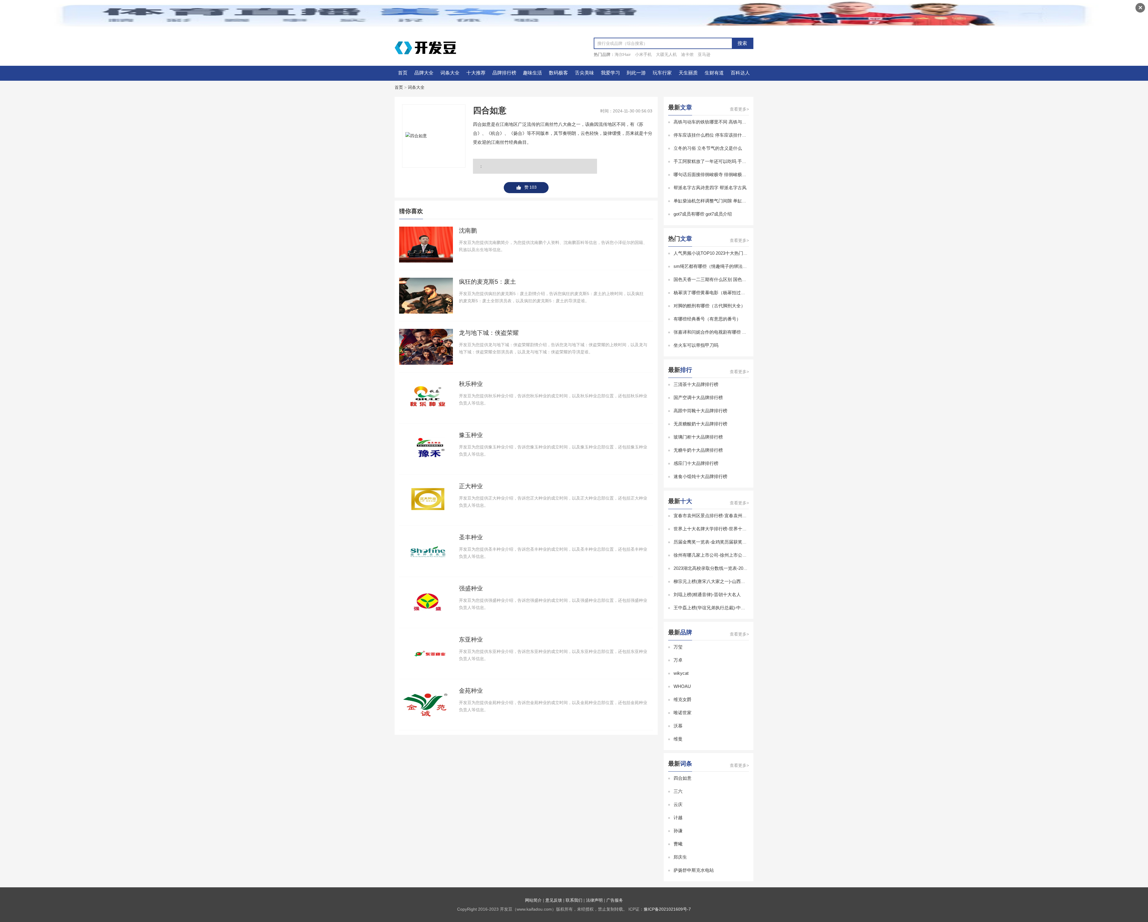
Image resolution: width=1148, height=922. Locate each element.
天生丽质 (688, 72)
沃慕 (678, 725)
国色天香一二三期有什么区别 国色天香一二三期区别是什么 (732, 279)
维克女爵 (682, 699)
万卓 (678, 660)
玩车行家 (662, 72)
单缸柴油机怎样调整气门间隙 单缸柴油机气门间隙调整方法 (732, 200)
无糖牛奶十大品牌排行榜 (698, 450)
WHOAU (682, 686)
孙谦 (678, 830)
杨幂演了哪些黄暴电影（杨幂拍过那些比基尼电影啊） (727, 292)
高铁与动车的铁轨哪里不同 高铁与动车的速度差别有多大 (730, 121)
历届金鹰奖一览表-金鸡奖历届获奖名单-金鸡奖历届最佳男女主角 (738, 541)
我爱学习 (610, 72)
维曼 (678, 738)
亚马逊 (704, 54)
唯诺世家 (682, 712)
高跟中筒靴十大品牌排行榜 (700, 410)
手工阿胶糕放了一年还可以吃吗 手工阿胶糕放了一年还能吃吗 (735, 161)
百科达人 (740, 72)
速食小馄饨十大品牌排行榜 (700, 476)
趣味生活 (532, 72)
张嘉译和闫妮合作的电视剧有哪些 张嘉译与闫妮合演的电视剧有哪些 (741, 332)
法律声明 (594, 900)
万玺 (678, 646)
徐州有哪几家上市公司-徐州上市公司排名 (715, 555)
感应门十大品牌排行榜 (696, 463)
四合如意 (682, 778)
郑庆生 (680, 857)
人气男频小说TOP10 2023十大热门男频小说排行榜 (724, 253)
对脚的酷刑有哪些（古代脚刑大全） (709, 305)
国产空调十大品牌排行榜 (698, 397)
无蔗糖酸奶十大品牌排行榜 (700, 423)
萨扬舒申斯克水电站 (694, 870)
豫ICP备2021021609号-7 (667, 909)
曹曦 (678, 843)
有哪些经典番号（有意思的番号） (707, 318)
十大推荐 (476, 72)
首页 (402, 72)
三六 (678, 791)
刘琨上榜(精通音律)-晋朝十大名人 (707, 594)
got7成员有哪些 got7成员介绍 (703, 213)
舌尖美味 (584, 72)
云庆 (678, 804)
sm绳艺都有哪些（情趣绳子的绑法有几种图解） (722, 266)
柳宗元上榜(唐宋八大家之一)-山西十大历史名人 (721, 581)
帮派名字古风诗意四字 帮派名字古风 (710, 187)
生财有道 (714, 72)
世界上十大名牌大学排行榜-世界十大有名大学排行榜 (726, 528)
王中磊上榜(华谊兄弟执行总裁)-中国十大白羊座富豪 (725, 607)
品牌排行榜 (504, 72)
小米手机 (643, 54)
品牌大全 (423, 72)
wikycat (681, 673)
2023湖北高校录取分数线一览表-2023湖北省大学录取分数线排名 (738, 568)
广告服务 (614, 900)
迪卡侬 (687, 54)
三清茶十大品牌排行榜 (696, 384)
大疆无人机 (666, 54)
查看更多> (739, 109)
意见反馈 (553, 900)
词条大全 (449, 72)
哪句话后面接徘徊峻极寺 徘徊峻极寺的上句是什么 (723, 174)
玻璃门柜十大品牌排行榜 (698, 436)
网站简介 (533, 900)
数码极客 (558, 72)
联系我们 (574, 900)
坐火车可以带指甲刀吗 (696, 345)
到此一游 (636, 72)
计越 (678, 817)
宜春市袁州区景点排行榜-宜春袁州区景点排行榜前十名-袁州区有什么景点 (747, 515)
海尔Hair (623, 54)
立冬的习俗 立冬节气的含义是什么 (708, 148)
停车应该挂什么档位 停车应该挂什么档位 (714, 135)
